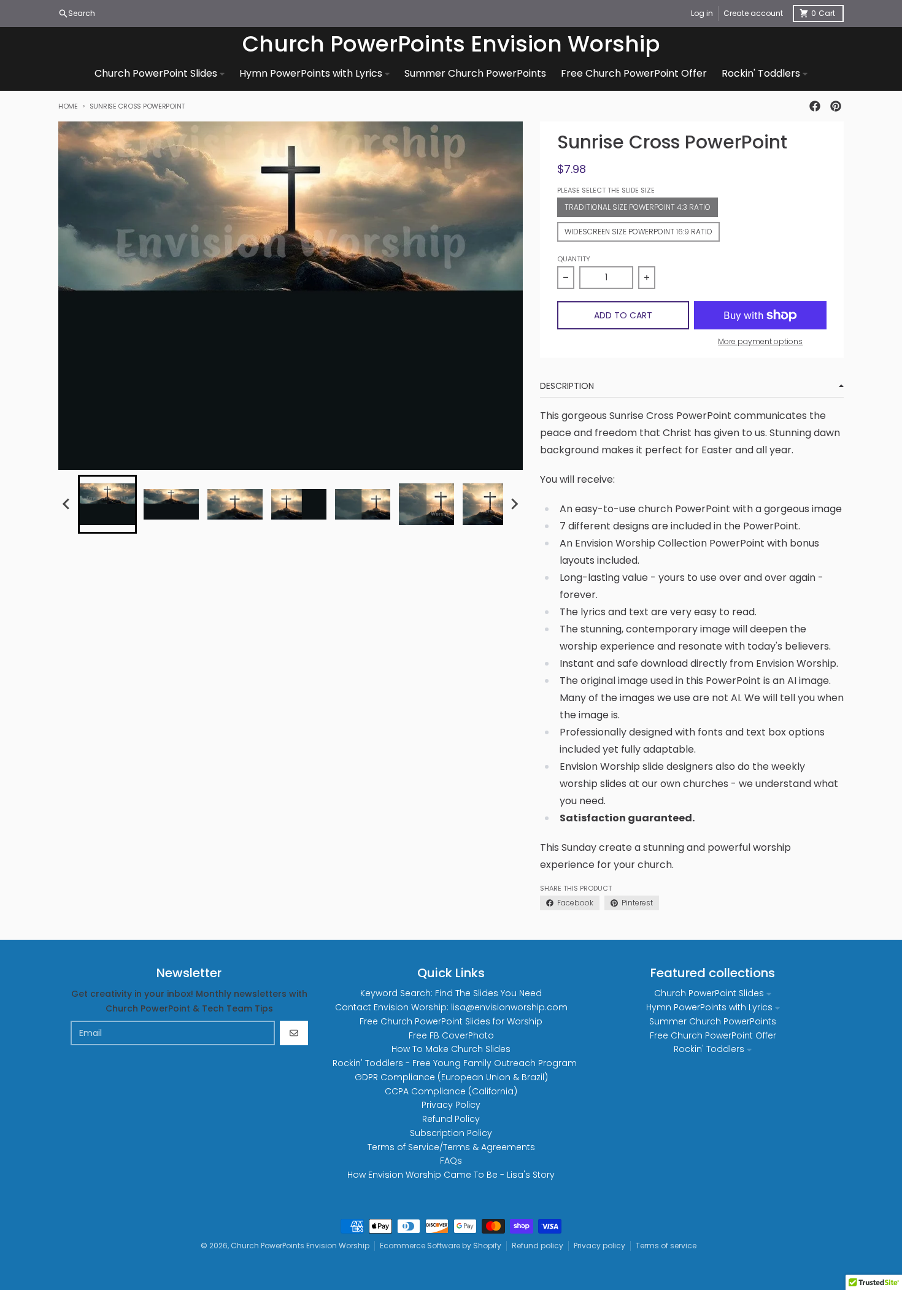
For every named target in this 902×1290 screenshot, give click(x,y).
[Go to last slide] (66, 504)
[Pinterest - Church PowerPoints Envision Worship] (836, 106)
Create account (753, 13)
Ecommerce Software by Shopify (440, 1245)
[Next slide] (514, 504)
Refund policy (537, 1245)
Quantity (573, 259)
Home (68, 106)
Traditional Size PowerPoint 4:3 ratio (638, 207)
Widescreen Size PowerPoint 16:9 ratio (638, 231)
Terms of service (666, 1245)
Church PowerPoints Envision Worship (451, 44)
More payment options (760, 342)
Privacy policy (599, 1245)
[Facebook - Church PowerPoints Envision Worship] (815, 106)
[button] (107, 504)
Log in (702, 13)
